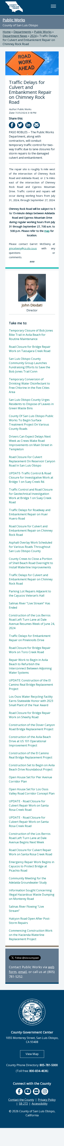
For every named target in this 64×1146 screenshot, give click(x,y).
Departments (22, 32)
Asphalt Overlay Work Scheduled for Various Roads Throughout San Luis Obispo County (30, 547)
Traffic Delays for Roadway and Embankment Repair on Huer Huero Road (29, 514)
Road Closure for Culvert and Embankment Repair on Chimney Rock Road (31, 530)
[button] (53, 6)
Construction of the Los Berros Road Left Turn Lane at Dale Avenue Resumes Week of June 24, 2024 (32, 621)
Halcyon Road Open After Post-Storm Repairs (29, 921)
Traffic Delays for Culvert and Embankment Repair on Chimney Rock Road (30, 40)
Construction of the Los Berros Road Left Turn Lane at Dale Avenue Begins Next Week (29, 838)
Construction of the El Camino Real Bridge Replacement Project (30, 755)
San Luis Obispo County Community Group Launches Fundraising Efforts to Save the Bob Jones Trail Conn (29, 365)
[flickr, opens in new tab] (36, 1091)
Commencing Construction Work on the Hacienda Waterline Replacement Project (30, 935)
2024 (33, 36)
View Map (35, 1054)
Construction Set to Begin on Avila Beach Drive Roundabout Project (32, 767)
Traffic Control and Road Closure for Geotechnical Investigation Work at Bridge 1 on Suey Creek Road (31, 496)
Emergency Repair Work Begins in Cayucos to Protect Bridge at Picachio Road (31, 866)
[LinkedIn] (29, 125)
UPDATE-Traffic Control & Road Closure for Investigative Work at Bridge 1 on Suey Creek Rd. (31, 477)
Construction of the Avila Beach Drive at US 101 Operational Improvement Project (30, 741)
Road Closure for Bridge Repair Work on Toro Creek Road (29, 650)
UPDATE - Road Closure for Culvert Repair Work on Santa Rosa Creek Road (29, 805)
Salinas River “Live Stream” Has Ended (29, 605)
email (22, 972)
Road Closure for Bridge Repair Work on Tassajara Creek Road (29, 349)
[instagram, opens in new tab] (45, 1091)
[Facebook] (12, 125)
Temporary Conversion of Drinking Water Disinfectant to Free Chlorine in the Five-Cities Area (29, 385)
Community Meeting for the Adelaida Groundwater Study (28, 880)
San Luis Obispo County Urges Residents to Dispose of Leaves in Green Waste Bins (31, 404)
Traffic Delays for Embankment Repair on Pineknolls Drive (29, 638)
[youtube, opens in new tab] (28, 1091)
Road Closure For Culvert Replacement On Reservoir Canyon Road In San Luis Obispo (32, 461)
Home (7, 32)
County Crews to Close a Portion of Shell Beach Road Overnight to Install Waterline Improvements (31, 563)
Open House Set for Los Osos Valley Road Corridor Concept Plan (32, 791)
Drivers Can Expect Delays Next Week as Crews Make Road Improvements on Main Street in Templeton (30, 443)
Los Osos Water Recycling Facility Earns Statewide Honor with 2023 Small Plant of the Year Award (31, 701)
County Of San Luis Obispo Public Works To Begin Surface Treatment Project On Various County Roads (31, 422)
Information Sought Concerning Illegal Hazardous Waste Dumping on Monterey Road (31, 894)
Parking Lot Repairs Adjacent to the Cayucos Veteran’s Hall (30, 593)
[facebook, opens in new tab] (19, 1091)
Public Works (14, 19)
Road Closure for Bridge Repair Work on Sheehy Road (29, 715)
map (47, 231)
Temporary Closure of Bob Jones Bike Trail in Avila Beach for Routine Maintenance (31, 335)
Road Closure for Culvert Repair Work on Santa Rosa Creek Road (30, 852)
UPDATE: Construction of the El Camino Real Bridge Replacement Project (31, 684)
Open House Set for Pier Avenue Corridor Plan (30, 779)
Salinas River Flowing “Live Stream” (26, 909)
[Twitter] (20, 125)
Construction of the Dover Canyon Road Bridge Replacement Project (32, 727)
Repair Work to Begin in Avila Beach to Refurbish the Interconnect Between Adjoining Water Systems (30, 666)
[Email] (37, 125)
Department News (15, 36)
